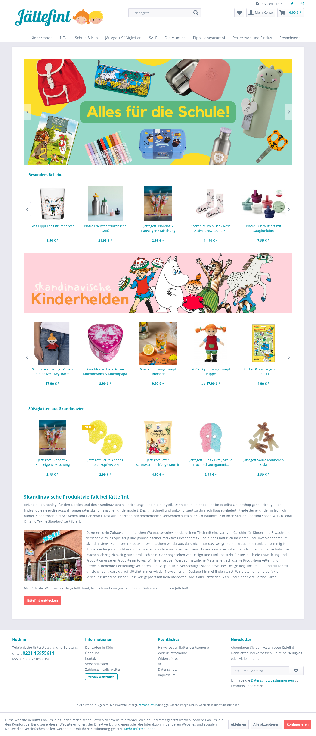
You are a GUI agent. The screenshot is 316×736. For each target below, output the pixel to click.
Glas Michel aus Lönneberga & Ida (263, 371)
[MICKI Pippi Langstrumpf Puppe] (158, 343)
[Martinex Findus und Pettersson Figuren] (263, 203)
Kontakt (91, 658)
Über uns (92, 653)
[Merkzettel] (239, 12)
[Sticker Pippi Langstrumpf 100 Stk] (211, 343)
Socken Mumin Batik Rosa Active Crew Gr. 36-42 (158, 228)
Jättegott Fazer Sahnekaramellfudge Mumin (158, 462)
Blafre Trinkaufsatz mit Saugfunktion (211, 228)
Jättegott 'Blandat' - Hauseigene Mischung (105, 228)
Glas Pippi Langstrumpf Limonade (105, 371)
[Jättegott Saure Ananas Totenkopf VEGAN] (105, 437)
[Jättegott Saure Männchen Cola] (263, 437)
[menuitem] (164, 15)
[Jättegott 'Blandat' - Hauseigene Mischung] (105, 203)
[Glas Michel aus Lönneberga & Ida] (263, 343)
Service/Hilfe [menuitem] (269, 4)
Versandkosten (96, 664)
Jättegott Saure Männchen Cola (263, 462)
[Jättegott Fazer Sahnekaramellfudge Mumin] (158, 437)
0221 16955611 (38, 653)
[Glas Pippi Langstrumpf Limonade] (105, 343)
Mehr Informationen (139, 729)
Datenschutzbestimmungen (272, 680)
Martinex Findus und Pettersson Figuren (263, 228)
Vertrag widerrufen (101, 677)
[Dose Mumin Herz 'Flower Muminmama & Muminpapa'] (52, 343)
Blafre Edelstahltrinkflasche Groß (52, 228)
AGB (161, 664)
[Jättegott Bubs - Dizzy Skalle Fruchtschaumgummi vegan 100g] (211, 437)
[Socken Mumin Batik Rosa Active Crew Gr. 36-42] (158, 203)
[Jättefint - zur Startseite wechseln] (59, 20)
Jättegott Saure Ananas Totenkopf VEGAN (105, 462)
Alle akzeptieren (266, 724)
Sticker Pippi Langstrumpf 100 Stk (211, 371)
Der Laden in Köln (99, 647)
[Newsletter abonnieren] (296, 670)
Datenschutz (167, 669)
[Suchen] (196, 12)
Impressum (167, 675)
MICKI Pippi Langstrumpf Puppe (158, 371)
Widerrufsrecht (170, 658)
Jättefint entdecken (42, 600)
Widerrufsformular (172, 653)
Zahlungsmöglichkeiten (103, 669)
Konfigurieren (298, 724)
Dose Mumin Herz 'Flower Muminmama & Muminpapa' (52, 371)
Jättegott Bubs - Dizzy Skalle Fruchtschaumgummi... (210, 462)
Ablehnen (238, 724)
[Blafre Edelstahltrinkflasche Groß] (52, 203)
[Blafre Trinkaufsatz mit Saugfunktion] (211, 203)
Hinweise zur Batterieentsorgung (183, 647)
